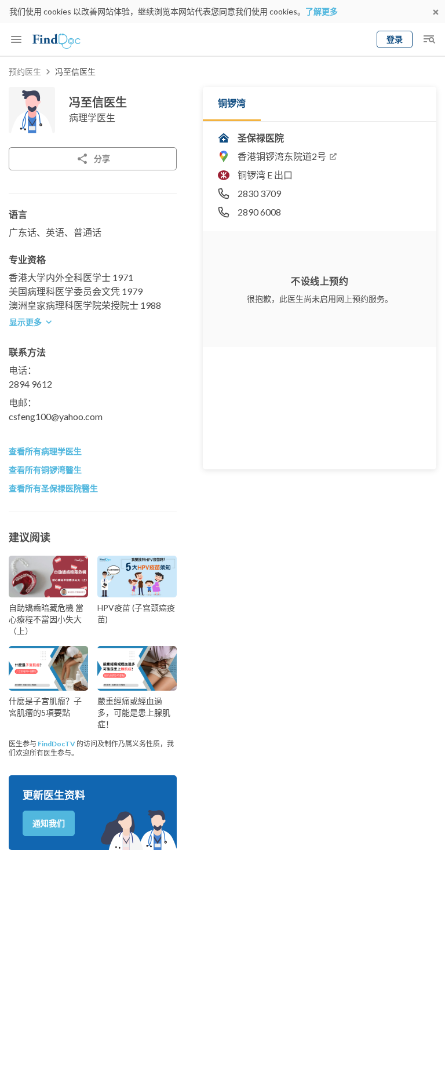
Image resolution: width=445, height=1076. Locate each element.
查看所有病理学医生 (45, 451)
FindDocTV (56, 743)
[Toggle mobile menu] (16, 39)
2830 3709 (259, 193)
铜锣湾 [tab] (232, 102)
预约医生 (25, 71)
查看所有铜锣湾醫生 (45, 470)
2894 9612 (30, 383)
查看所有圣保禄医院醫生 (53, 488)
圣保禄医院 (261, 137)
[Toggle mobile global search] (429, 39)
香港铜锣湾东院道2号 (282, 156)
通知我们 (48, 823)
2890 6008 (259, 211)
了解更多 (321, 11)
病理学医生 (92, 117)
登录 (394, 39)
